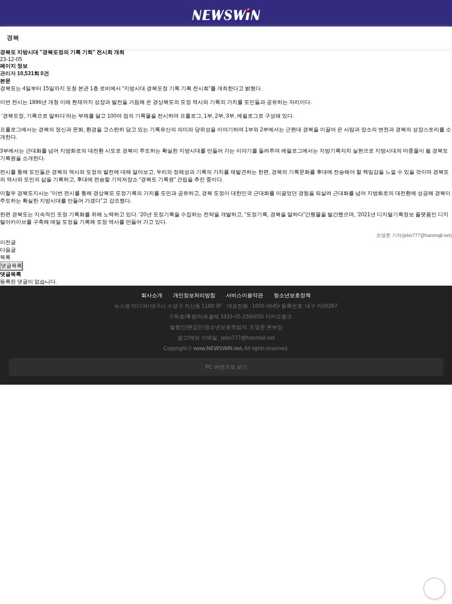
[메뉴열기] (13, 13)
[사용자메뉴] (439, 13)
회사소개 (151, 295)
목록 (5, 257)
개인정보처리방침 (194, 295)
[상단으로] (434, 588)
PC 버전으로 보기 (226, 367)
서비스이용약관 (244, 295)
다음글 (8, 250)
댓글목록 (11, 266)
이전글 (8, 242)
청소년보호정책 (292, 295)
